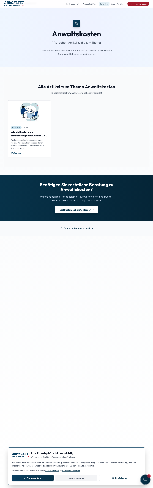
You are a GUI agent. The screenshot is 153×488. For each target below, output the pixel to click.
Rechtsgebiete (72, 4)
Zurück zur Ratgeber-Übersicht (78, 228)
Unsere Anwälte (117, 4)
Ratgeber (104, 4)
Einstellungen (121, 478)
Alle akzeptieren (34, 478)
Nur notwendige (76, 478)
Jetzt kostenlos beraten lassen (75, 209)
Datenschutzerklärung (71, 470)
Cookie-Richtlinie (52, 470)
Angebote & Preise (90, 4)
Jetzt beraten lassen (138, 4)
